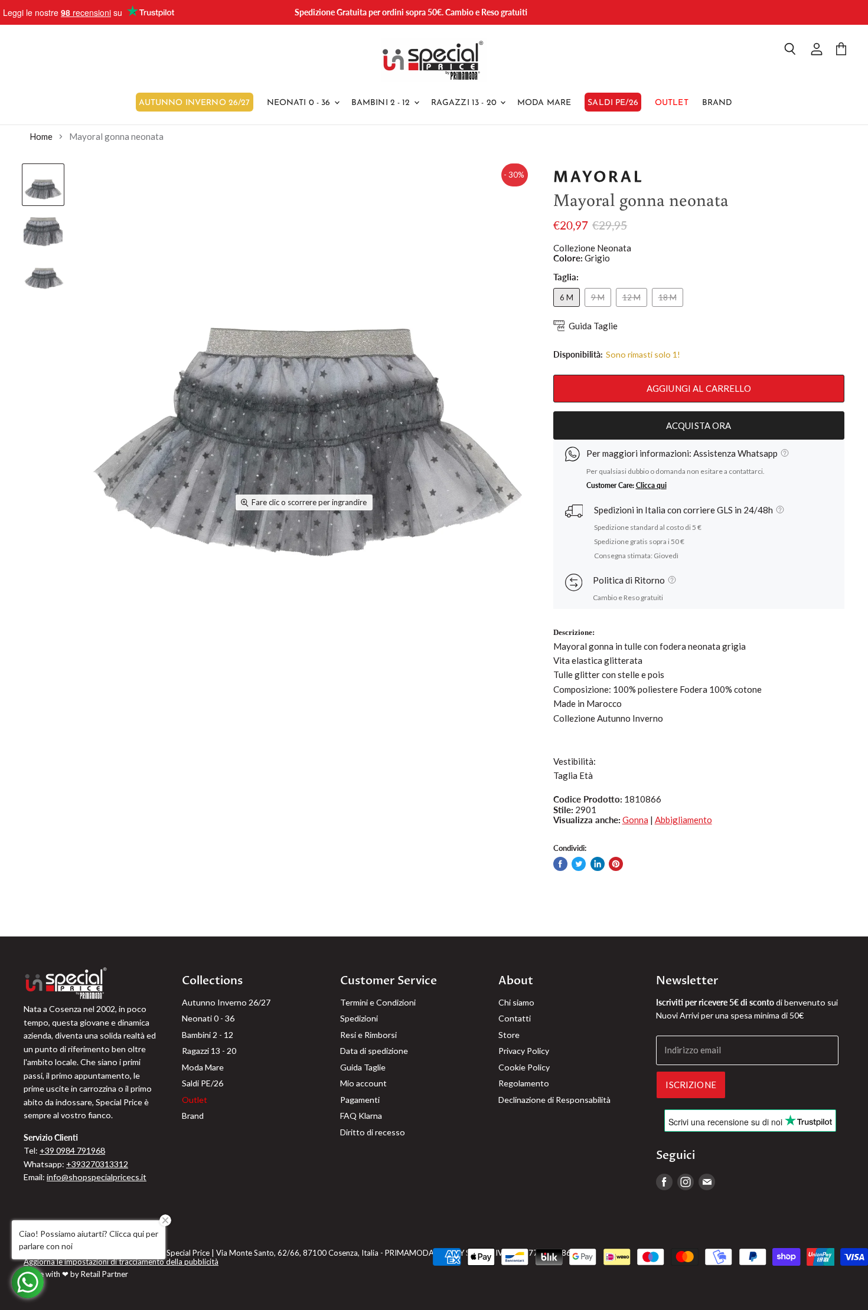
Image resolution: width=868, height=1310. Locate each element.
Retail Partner (104, 1274)
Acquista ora (699, 425)
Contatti (514, 1018)
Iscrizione (690, 1084)
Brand (717, 103)
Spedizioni (359, 1018)
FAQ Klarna (361, 1116)
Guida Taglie (593, 326)
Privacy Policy (523, 1051)
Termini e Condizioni (378, 1002)
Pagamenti (360, 1100)
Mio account (363, 1083)
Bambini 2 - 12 (382, 103)
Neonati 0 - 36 (300, 103)
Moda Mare (544, 103)
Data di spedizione (374, 1051)
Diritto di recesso (372, 1132)
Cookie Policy (524, 1067)
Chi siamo (516, 1002)
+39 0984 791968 (72, 1150)
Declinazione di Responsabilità (554, 1100)
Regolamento (523, 1083)
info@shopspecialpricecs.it (96, 1177)
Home (41, 137)
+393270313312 (97, 1164)
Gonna (635, 819)
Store (509, 1035)
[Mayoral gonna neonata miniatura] (43, 184)
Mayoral (598, 177)
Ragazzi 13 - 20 (465, 103)
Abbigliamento (683, 819)
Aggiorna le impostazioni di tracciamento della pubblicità (121, 1261)
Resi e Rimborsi (368, 1035)
